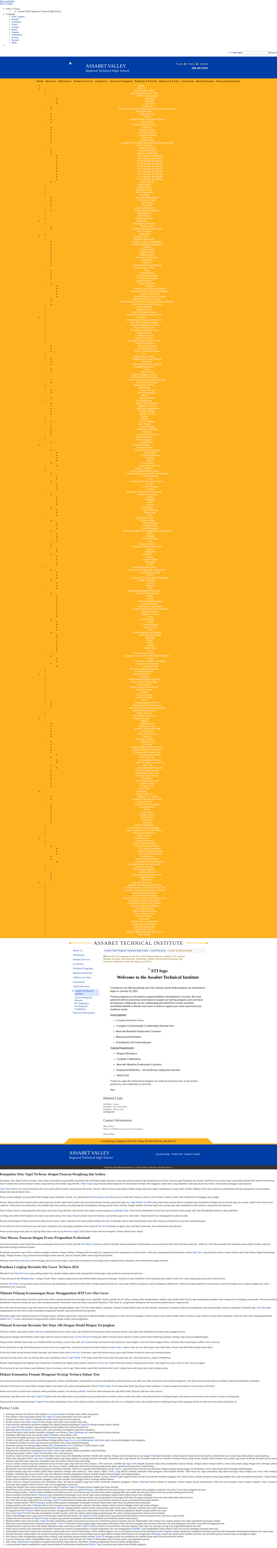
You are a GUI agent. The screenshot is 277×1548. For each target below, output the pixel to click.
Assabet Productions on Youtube (147, 799)
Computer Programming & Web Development (147, 473)
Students (204, 64)
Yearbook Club (147, 786)
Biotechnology (147, 619)
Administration (144, 184)
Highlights (150, 499)
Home (141, 85)
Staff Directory (144, 215)
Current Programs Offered (147, 846)
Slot (17, 1448)
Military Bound (147, 254)
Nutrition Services (144, 189)
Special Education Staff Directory (147, 304)
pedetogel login (121, 1210)
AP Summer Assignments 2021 (144, 330)
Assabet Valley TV (144, 794)
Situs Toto (197, 1252)
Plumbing (147, 554)
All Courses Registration (150, 848)
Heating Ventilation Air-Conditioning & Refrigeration (147, 531)
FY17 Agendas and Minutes (150, 169)
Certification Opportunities (147, 408)
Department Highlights (147, 429)
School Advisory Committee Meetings (147, 119)
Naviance (147, 247)
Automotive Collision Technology (149, 661)
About (150, 598)
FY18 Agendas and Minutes (150, 166)
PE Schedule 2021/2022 (147, 382)
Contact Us (147, 262)
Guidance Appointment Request (144, 906)
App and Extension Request (144, 895)
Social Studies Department (147, 434)
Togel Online (74, 1357)
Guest (233, 52)
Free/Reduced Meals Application (144, 900)
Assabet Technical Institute (144, 843)
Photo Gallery (147, 817)
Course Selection (144, 307)
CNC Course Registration (150, 853)
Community (141, 791)
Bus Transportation (144, 192)
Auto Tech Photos (150, 666)
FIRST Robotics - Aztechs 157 (150, 762)
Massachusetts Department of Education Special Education (147, 301)
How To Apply (144, 231)
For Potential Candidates (147, 859)
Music (144, 395)
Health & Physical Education (144, 377)
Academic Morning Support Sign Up (144, 885)
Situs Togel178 (38, 1396)
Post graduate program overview (147, 874)
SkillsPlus (150, 458)
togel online (116, 1347)
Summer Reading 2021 (144, 327)
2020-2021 (150, 101)
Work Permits (147, 122)
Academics (141, 317)
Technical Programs (141, 445)
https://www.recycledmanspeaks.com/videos (84, 1440)
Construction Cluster (144, 518)
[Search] (272, 52)
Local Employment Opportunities (144, 827)
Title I (144, 700)
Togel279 (20, 1513)
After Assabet (150, 627)
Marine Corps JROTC (144, 385)
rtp (29, 1299)
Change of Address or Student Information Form (144, 898)
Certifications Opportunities (150, 606)
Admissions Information (144, 223)
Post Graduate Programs (144, 869)
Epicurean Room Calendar (147, 804)
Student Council (147, 783)
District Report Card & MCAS (144, 687)
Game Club (147, 765)
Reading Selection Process (147, 702)
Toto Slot (261, 1307)
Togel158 (36, 1422)
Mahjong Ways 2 (28, 1278)
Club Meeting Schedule (150, 755)
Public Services (144, 835)
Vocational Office (144, 447)
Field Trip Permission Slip (144, 710)
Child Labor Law (144, 713)
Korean (15, 37)
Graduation (144, 676)
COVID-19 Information (147, 96)
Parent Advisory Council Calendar (150, 296)
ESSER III (147, 106)
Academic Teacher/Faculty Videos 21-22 (144, 320)
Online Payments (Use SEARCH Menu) (144, 830)
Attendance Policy (147, 129)
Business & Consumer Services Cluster (144, 491)
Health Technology (147, 580)
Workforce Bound (147, 252)
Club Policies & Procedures (150, 768)
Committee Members (147, 150)
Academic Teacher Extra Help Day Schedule (144, 890)
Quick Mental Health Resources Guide (144, 314)
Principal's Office (144, 111)
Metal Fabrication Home (150, 635)
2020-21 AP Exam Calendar (147, 351)
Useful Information (150, 528)
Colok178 (36, 1453)
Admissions (141, 221)
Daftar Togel (86, 1183)
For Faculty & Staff (147, 200)
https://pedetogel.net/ (78, 1432)
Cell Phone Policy (147, 132)
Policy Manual (147, 182)
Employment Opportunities (147, 210)
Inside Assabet (147, 226)
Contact (150, 460)
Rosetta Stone (147, 442)
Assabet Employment (144, 208)
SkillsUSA (147, 778)
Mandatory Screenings (147, 275)
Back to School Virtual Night (144, 682)
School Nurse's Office (144, 268)
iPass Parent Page (144, 689)
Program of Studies (144, 338)
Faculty (179, 64)
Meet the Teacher (147, 413)
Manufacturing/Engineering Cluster (144, 590)
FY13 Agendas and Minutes (150, 179)
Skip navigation (7, 1)
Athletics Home (147, 723)
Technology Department (147, 197)
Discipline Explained (147, 135)
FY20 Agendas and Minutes (150, 161)
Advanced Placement (144, 343)
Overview (147, 127)
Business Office (144, 187)
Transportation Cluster (144, 653)
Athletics (144, 721)
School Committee (144, 145)
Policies (147, 116)
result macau (24, 1260)
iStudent (144, 692)
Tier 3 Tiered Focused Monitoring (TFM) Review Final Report (147, 109)
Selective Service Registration (144, 921)
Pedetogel (51, 1437)
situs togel (35, 1443)
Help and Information (141, 882)
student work (150, 512)
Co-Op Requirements (150, 455)
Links (150, 478)
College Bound (147, 249)
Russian (15, 40)
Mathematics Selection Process (147, 705)
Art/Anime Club (147, 742)
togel (71, 1368)
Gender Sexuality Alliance (147, 770)
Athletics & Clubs (141, 718)
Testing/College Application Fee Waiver (144, 932)
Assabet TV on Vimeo (147, 796)
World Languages (144, 439)
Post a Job (144, 919)
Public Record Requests (144, 833)
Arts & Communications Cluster (144, 471)
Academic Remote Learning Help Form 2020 (144, 887)
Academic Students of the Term (144, 325)
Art (144, 353)
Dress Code (147, 137)
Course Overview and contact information (147, 379)
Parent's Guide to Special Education (150, 288)
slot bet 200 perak (83, 1337)
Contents (150, 489)
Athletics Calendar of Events (147, 728)
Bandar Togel (95, 1544)
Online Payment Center (144, 913)
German (15, 27)
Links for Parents (144, 695)
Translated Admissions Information (147, 228)
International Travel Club (147, 773)
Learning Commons (144, 335)
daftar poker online (51, 1450)
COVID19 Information (147, 278)
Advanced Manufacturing (147, 593)
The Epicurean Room (150, 572)
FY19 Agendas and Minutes (150, 163)
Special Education (144, 281)
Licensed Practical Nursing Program (144, 864)
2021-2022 (150, 98)
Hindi (14, 42)
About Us (141, 88)
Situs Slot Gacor (21, 1273)
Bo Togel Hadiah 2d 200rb (139, 1202)
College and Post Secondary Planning (150, 609)
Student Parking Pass (144, 929)
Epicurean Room (144, 801)
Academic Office (144, 333)
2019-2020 (150, 103)
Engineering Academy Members (147, 359)
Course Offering (150, 476)
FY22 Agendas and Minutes (150, 156)
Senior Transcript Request (144, 924)
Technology (144, 195)
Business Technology (147, 494)
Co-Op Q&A (150, 452)
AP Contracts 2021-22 (147, 348)
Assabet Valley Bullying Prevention (144, 679)
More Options (6, 4)
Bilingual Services (144, 309)
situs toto (106, 1221)
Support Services (147, 877)
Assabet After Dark (144, 840)
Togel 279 (29, 1419)
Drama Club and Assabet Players (147, 749)
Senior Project (147, 463)
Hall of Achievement (144, 825)
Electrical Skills (150, 525)
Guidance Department (144, 239)
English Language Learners (144, 374)
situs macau (39, 1458)
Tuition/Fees (147, 880)
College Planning (147, 411)
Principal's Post (147, 114)
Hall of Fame (144, 788)
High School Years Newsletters (147, 299)
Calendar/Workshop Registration (147, 244)
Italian (14, 29)
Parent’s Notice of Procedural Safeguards (150, 291)
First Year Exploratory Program (144, 669)
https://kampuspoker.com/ (60, 1445)
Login (239, 52)
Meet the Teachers (150, 611)
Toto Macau (86, 1244)
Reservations (147, 812)
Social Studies (144, 424)
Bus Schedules (144, 684)
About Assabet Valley (144, 90)
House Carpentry (147, 544)
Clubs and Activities (144, 739)
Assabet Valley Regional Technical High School (126, 950)
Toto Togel (67, 1215)
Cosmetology (147, 507)
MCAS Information (147, 393)
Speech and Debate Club (147, 781)
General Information (147, 346)
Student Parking (147, 140)
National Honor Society (147, 775)
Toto (189, 1381)
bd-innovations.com (99, 1197)
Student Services (141, 236)
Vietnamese (17, 35)
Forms (147, 270)
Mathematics (144, 387)
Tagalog (15, 32)
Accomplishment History (150, 760)
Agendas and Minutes (147, 153)
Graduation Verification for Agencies (144, 903)
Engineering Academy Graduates (147, 364)
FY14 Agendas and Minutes (150, 176)
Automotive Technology (147, 663)
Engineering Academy (144, 356)
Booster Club (147, 731)
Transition (150, 286)
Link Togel (5, 1189)
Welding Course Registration (150, 851)
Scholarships (147, 260)
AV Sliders (147, 744)
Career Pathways (150, 603)
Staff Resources (144, 213)
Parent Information (147, 283)
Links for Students (144, 697)
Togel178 (40, 1401)
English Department (144, 366)
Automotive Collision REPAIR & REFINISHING (147, 656)
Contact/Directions (144, 218)
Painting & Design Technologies (147, 546)
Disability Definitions (150, 294)
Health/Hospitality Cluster (144, 567)
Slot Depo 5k (15, 1284)
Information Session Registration (150, 861)
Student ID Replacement (144, 926)
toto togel (73, 1231)
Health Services (147, 273)
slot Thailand (87, 1342)
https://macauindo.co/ (24, 1429)
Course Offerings (147, 390)
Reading (144, 416)
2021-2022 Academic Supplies (144, 322)
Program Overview (147, 406)
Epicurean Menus (147, 807)
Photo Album (150, 648)
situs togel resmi (129, 1463)
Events (147, 809)
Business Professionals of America (147, 747)
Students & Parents (141, 674)
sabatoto (82, 1391)
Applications (144, 234)
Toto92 (117, 1469)
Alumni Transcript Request (144, 312)
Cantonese (16, 22)
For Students (147, 202)
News (150, 650)
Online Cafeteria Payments (144, 911)
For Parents (147, 205)
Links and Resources (147, 734)
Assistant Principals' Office (144, 124)
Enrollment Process (147, 872)
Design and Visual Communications (147, 481)
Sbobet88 (135, 1528)
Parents (191, 64)
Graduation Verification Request (147, 265)
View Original (18, 16)
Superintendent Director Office (144, 93)
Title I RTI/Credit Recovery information (147, 708)
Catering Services (147, 814)
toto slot (102, 1226)
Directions (147, 822)
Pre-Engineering (144, 400)
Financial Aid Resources (147, 257)
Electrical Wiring (147, 520)
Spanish (15, 19)
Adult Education (141, 838)
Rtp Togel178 (48, 1416)
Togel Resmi (23, 1541)
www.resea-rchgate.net (57, 1414)
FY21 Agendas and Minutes (150, 158)
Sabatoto (113, 1476)
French (15, 24)
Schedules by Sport (147, 726)
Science (144, 419)
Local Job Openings (144, 908)
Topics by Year (147, 372)
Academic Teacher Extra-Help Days (144, 340)
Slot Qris (39, 1331)
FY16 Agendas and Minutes (150, 171)
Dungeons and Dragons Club (147, 752)
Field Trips (147, 361)
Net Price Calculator (144, 867)
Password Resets (144, 916)
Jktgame (168, 1531)
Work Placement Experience (147, 450)
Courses (147, 369)
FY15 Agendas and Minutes (150, 174)
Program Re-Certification (147, 403)
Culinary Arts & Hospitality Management (147, 570)
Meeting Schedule (147, 148)
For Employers (147, 856)
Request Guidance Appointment (147, 241)
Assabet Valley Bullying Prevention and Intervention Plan (147, 143)
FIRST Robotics (147, 757)
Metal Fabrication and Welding (147, 632)
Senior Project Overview (150, 465)
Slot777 (10, 1319)
